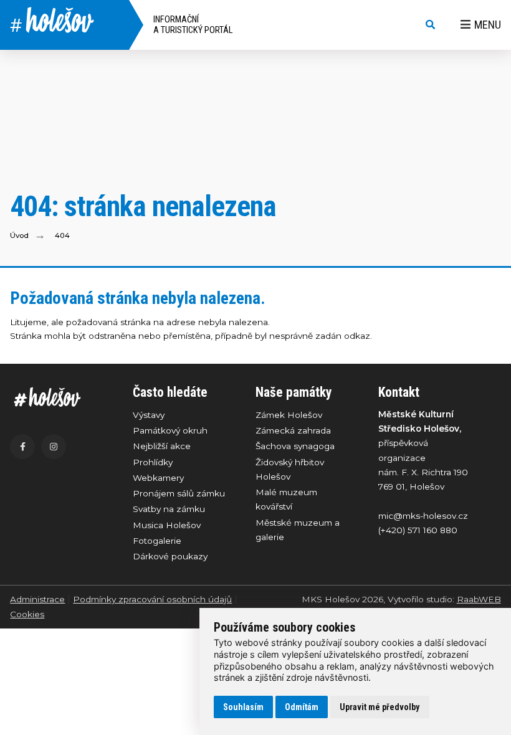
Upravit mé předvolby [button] (379, 707)
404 (62, 235)
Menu (487, 24)
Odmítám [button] (301, 707)
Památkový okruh (170, 430)
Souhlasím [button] (243, 707)
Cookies (27, 614)
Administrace (37, 599)
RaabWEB (479, 599)
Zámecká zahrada (293, 430)
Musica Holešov (167, 525)
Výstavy (149, 415)
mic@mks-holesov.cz (423, 516)
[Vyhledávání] (430, 25)
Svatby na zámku (169, 509)
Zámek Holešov (289, 415)
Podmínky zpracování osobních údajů (152, 599)
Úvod (19, 235)
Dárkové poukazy (170, 556)
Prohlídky (153, 462)
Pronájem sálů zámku (179, 493)
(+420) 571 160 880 (417, 530)
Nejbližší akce (162, 446)
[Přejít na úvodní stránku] (59, 397)
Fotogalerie (157, 541)
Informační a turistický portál (192, 25)
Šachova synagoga (295, 446)
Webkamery (158, 478)
